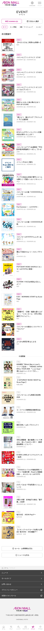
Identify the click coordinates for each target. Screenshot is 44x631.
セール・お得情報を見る (23, 548)
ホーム (6, 568)
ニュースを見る (23, 555)
